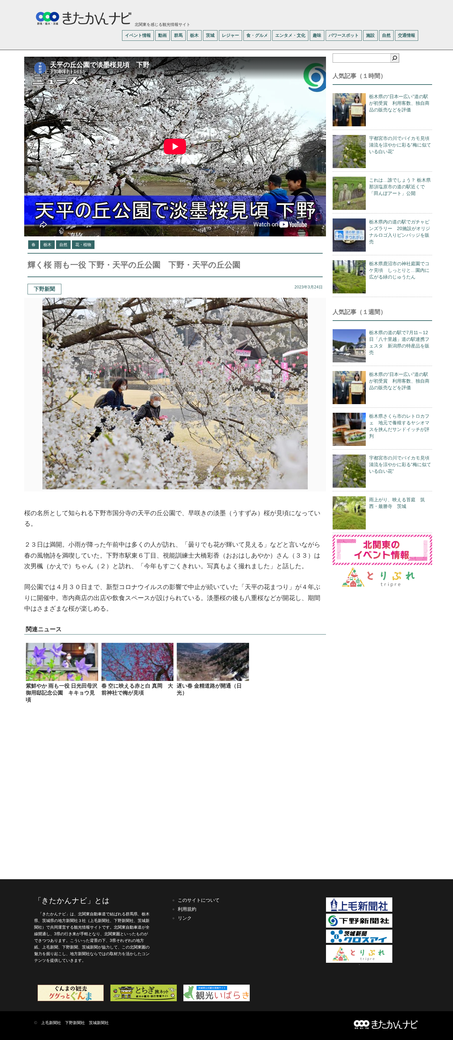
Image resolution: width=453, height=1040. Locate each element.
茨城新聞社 (99, 1022)
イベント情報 (138, 35)
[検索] (394, 58)
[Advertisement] (175, 790)
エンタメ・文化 (290, 35)
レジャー (230, 35)
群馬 (178, 35)
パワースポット (344, 35)
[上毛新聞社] (359, 910)
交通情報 (406, 35)
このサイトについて (199, 900)
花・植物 (83, 244)
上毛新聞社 (51, 1022)
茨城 (210, 35)
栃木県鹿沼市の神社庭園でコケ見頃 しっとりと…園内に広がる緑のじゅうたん (399, 270)
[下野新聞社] (359, 926)
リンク (185, 918)
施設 (370, 35)
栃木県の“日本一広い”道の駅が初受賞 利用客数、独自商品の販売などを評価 (399, 103)
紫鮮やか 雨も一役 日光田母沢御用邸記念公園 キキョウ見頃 (61, 693)
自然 (386, 35)
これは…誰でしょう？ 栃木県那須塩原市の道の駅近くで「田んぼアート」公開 (400, 186)
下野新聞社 (75, 1022)
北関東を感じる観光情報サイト (162, 24)
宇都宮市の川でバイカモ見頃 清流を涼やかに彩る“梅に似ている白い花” (401, 145)
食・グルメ (257, 35)
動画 (162, 35)
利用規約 (187, 909)
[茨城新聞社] (359, 941)
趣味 (317, 35)
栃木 (194, 35)
